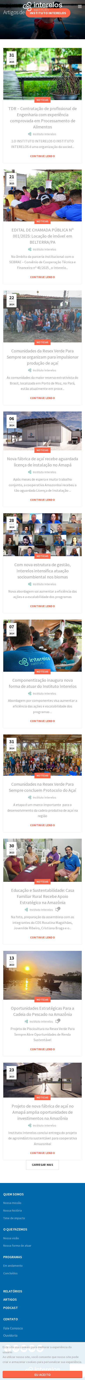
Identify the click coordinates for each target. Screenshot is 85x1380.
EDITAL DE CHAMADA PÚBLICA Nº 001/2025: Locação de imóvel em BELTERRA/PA (43, 236)
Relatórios (12, 1291)
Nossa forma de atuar (17, 1245)
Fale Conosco (13, 1328)
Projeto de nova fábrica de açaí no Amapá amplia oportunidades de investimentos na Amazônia (43, 1112)
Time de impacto (14, 1218)
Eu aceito (42, 1374)
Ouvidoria (10, 1335)
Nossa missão (12, 1203)
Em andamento (13, 1266)
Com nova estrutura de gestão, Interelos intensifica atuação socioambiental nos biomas (42, 571)
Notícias (42, 100)
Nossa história (12, 1210)
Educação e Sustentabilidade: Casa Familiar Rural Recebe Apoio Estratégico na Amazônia (42, 896)
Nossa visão (11, 1238)
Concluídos (10, 1273)
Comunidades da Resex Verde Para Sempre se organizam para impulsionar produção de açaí (42, 357)
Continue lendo (42, 156)
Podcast (10, 1307)
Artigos (10, 1299)
